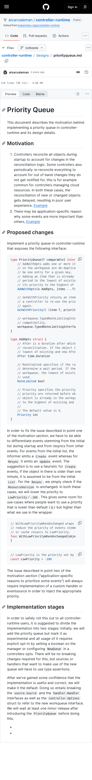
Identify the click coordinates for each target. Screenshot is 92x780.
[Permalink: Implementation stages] (4, 607)
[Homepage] (46, 6)
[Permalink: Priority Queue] (4, 110)
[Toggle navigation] (6, 6)
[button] (80, 259)
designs (42, 55)
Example (40, 205)
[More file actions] (87, 94)
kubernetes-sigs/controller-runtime (39, 25)
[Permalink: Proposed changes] (4, 232)
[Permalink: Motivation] (4, 143)
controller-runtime (53, 20)
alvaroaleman (21, 20)
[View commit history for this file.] (86, 72)
